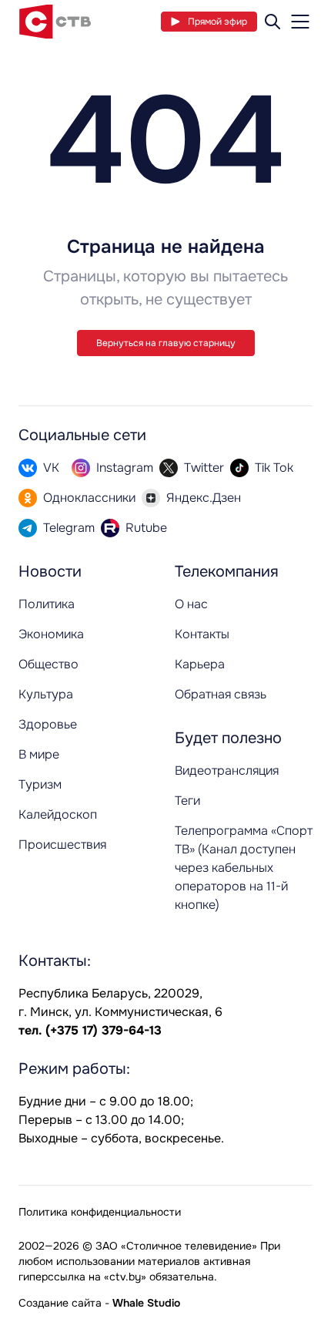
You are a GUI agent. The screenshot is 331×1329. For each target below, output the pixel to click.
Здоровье (47, 724)
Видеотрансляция (227, 770)
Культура (45, 694)
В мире (38, 754)
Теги (187, 800)
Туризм (40, 784)
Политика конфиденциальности (99, 1212)
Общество (48, 664)
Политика (46, 604)
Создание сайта (60, 1303)
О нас (191, 604)
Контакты (202, 634)
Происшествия (62, 844)
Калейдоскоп (57, 814)
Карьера (200, 664)
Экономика (51, 634)
